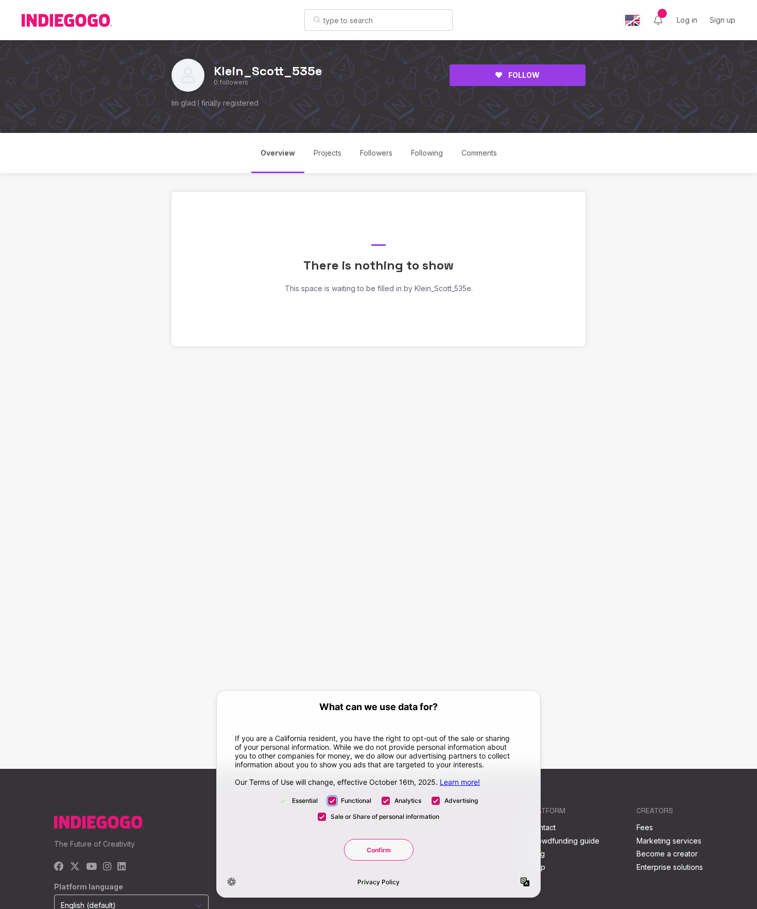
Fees (644, 827)
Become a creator (667, 853)
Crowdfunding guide (564, 840)
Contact (542, 827)
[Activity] (658, 20)
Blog (537, 853)
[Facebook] (59, 867)
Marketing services (668, 840)
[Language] (632, 20)
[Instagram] (107, 867)
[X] (75, 867)
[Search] (317, 19)
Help (537, 867)
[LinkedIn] (121, 867)
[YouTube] (91, 867)
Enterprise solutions (669, 867)
